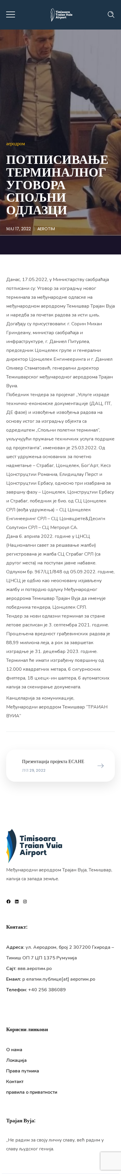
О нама (14, 1049)
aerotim (46, 229)
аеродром (15, 143)
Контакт (14, 1081)
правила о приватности (31, 1092)
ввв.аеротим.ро (35, 968)
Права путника (22, 1071)
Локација (16, 1060)
